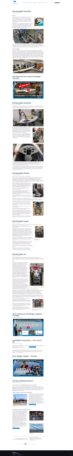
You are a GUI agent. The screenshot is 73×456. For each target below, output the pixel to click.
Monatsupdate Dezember (21, 11)
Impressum (14, 452)
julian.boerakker (20, 317)
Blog (22, 2)
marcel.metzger (20, 79)
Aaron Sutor (19, 104)
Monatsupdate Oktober (20, 173)
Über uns (26, 2)
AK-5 (19, 411)
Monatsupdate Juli (19, 254)
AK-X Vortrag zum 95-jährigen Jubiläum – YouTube (27, 315)
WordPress (23, 454)
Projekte (30, 2)
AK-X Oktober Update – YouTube (24, 356)
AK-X (24, 412)
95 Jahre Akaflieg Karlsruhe (22, 381)
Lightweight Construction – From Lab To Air (27, 341)
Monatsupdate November (21, 103)
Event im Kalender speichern (32, 404)
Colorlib (17, 454)
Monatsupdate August (20, 221)
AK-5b (21, 411)
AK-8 (23, 411)
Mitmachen (34, 2)
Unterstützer (40, 2)
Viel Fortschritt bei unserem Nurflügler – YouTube (27, 77)
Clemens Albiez (20, 343)
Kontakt (45, 2)
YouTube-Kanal (14, 390)
